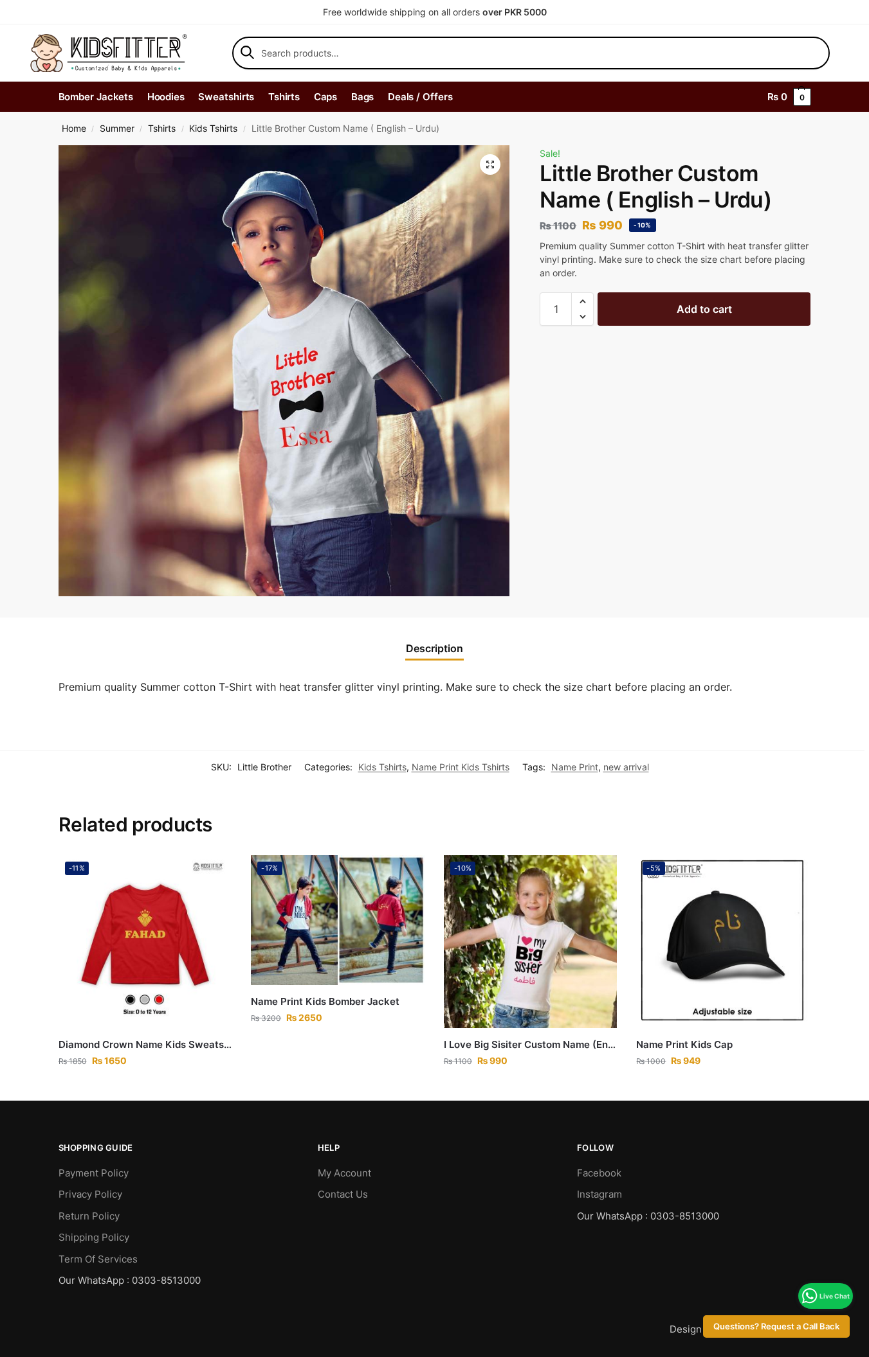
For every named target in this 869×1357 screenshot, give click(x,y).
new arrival (626, 766)
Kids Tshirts (213, 128)
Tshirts (162, 128)
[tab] (434, 648)
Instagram (599, 1194)
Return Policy (89, 1216)
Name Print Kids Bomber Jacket (325, 1001)
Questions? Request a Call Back (776, 1326)
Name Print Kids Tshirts (460, 766)
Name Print (574, 766)
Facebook (599, 1173)
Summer (117, 128)
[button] (490, 164)
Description (434, 648)
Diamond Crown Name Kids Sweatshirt (145, 1044)
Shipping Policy (94, 1237)
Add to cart (704, 309)
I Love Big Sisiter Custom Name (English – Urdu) (530, 1044)
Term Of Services (98, 1259)
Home (74, 128)
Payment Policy (94, 1173)
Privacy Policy (90, 1194)
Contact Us (343, 1194)
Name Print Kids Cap (684, 1044)
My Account (344, 1173)
